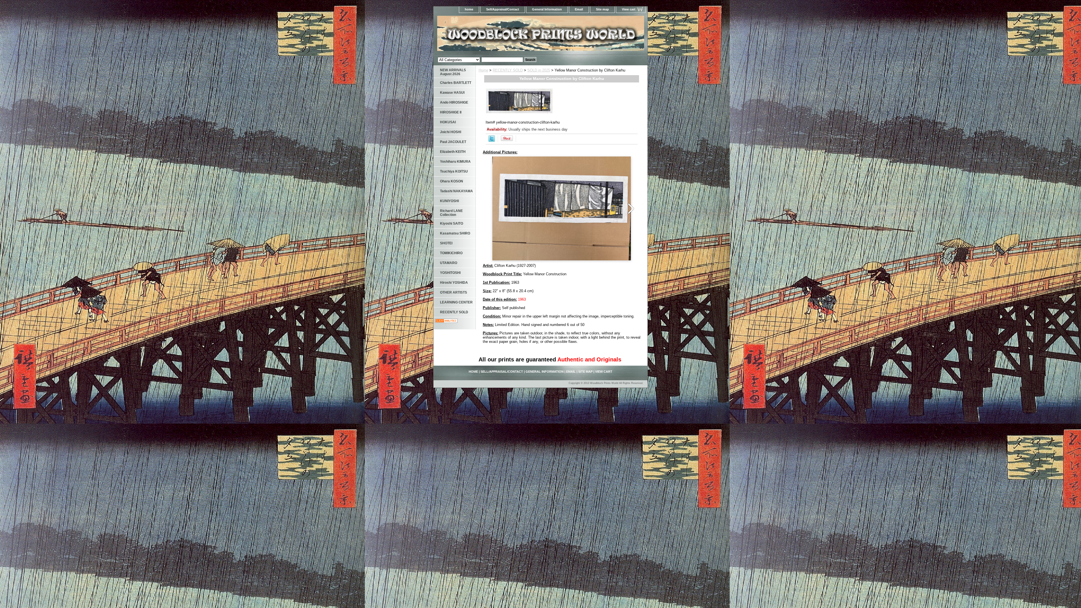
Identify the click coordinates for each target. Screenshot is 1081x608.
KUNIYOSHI (449, 201)
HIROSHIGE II (450, 112)
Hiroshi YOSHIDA (454, 283)
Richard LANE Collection (451, 213)
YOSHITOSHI (450, 273)
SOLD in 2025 (538, 70)
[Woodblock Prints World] (504, 35)
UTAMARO (448, 263)
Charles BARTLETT (455, 83)
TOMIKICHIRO (451, 253)
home (469, 9)
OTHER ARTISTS (453, 292)
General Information (547, 9)
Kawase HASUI (452, 93)
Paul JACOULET (453, 142)
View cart (628, 9)
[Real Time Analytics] (446, 321)
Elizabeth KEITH (453, 152)
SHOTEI (446, 243)
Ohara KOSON (451, 181)
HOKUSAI (448, 122)
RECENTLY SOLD (508, 70)
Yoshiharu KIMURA (455, 162)
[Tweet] (491, 140)
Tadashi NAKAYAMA (456, 191)
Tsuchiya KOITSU (454, 171)
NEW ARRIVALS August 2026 (453, 72)
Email (579, 9)
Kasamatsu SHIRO (455, 233)
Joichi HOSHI (450, 132)
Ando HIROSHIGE (454, 102)
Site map (602, 9)
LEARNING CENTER (456, 302)
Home (483, 70)
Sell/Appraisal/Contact (502, 9)
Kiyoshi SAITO (451, 223)
